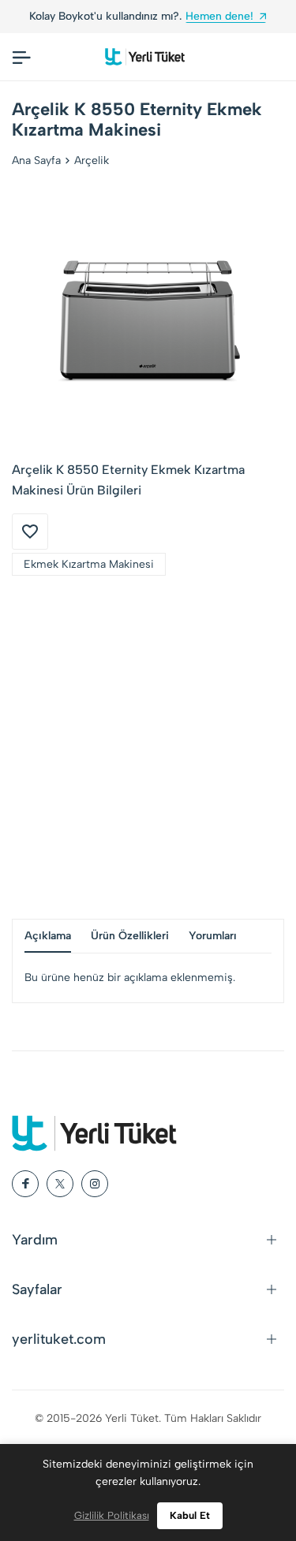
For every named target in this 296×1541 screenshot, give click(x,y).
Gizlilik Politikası (111, 1515)
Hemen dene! (219, 16)
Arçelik (91, 160)
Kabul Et (190, 1515)
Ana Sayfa (36, 160)
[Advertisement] (148, 747)
